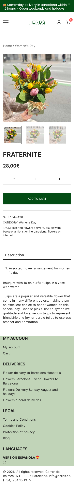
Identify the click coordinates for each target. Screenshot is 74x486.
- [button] (14, 178)
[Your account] (59, 22)
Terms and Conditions (19, 419)
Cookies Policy (14, 426)
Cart (6, 353)
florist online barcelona (31, 231)
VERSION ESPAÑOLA (19, 457)
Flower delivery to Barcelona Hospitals (32, 373)
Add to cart (37, 198)
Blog (6, 438)
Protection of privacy (19, 432)
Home (7, 46)
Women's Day (25, 46)
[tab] (37, 255)
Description (14, 255)
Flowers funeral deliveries (22, 400)
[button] (65, 61)
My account (12, 347)
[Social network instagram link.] (4, 462)
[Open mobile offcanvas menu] (5, 22)
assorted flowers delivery (28, 227)
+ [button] (59, 178)
